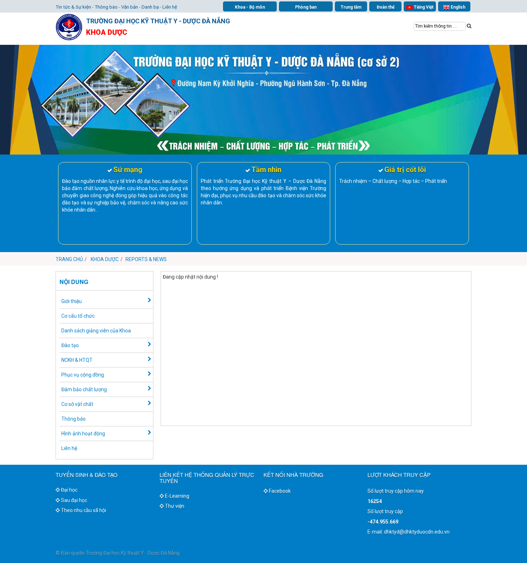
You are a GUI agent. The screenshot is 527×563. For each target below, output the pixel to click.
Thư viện (174, 506)
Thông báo (106, 7)
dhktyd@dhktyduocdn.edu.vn (417, 532)
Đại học (68, 490)
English (457, 7)
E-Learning (176, 496)
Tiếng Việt (423, 7)
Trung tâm (351, 7)
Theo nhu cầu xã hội (83, 510)
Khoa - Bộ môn (250, 7)
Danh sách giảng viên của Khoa (96, 330)
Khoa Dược (105, 259)
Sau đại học (73, 500)
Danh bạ (150, 7)
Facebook (279, 491)
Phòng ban (306, 7)
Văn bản (129, 7)
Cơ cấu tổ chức (78, 316)
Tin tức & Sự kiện (73, 7)
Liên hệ (169, 7)
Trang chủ (69, 259)
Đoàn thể (385, 7)
